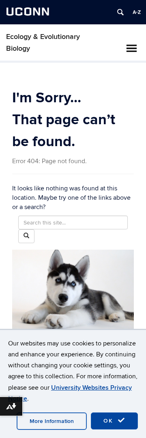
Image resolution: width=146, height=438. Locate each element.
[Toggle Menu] (131, 48)
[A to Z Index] (136, 12)
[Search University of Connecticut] (120, 12)
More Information (52, 421)
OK (109, 420)
